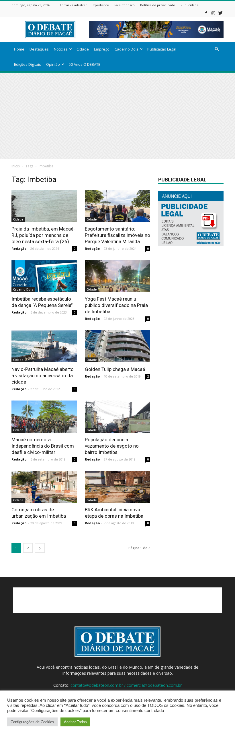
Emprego (101, 49)
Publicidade (190, 5)
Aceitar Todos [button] (75, 722)
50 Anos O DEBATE (84, 64)
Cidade (83, 49)
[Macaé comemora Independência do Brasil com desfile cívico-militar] (44, 417)
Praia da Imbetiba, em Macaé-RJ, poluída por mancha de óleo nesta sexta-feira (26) (43, 235)
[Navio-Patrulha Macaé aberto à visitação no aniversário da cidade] (44, 346)
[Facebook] (206, 13)
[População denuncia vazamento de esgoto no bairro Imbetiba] (117, 417)
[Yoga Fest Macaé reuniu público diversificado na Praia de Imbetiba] (117, 276)
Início (15, 166)
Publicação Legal (161, 49)
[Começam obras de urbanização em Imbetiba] (44, 487)
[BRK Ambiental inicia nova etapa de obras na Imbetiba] (117, 487)
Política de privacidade (157, 5)
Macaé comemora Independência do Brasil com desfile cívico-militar (42, 446)
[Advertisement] (117, 116)
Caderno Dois (126, 49)
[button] (217, 49)
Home (19, 49)
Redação (18, 248)
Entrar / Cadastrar (73, 5)
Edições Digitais (27, 64)
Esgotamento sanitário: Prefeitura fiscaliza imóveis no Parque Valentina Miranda (117, 235)
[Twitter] (220, 13)
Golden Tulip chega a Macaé (115, 369)
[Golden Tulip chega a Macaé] (117, 346)
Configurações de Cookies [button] (32, 722)
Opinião (53, 64)
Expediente (100, 5)
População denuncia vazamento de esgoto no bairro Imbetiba (112, 446)
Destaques (39, 49)
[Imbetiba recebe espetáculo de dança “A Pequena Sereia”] (44, 276)
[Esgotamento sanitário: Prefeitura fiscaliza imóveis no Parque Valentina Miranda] (117, 206)
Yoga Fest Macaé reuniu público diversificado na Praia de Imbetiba (116, 305)
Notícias (61, 49)
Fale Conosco (124, 5)
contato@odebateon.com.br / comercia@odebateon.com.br (126, 685)
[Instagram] (213, 13)
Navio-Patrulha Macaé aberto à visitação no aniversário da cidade (42, 375)
